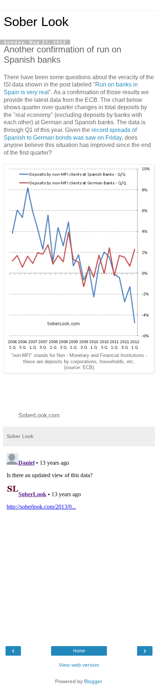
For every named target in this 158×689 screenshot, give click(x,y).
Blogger (93, 681)
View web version (79, 665)
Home (79, 650)
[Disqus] (79, 541)
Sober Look (36, 22)
